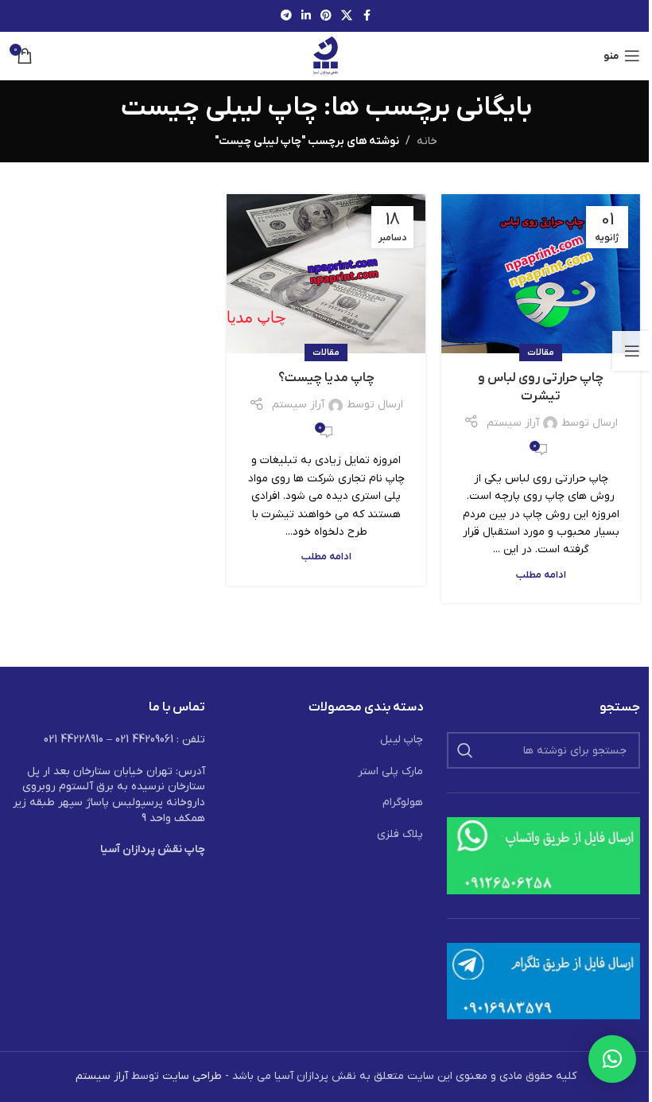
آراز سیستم (513, 422)
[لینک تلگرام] (286, 16)
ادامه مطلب (541, 575)
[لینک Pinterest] (326, 16)
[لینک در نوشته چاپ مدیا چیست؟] (326, 273)
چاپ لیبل (401, 739)
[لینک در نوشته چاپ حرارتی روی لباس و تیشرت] (540, 273)
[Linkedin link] (306, 16)
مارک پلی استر (390, 771)
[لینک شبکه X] (346, 16)
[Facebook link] (366, 16)
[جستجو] (465, 750)
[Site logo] (325, 55)
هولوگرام (402, 802)
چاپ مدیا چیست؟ (326, 378)
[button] (612, 1059)
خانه (427, 141)
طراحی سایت (192, 1076)
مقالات (540, 352)
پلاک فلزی (400, 834)
